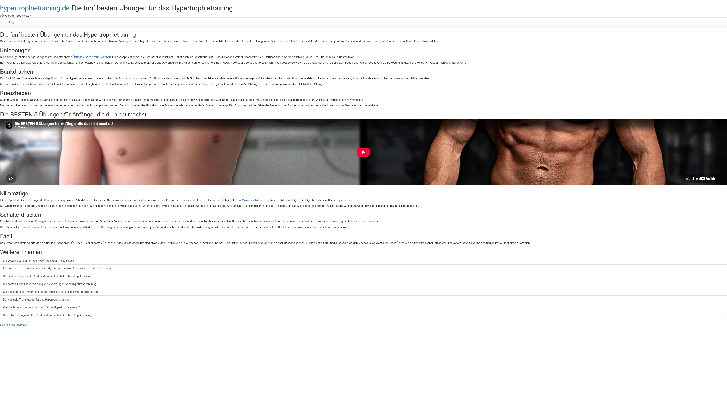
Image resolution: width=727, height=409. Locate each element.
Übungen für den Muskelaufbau (92, 57)
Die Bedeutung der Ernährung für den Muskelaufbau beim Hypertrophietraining (50, 291)
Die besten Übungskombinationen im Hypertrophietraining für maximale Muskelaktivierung (57, 268)
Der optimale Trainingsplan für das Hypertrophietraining (36, 299)
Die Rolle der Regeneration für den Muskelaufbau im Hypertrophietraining (47, 315)
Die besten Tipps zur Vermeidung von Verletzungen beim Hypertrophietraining (49, 284)
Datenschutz (7, 324)
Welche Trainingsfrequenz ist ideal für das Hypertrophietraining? (41, 307)
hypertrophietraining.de (35, 7)
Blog (11, 22)
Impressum (22, 324)
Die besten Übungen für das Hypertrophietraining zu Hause (38, 260)
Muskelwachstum (32, 84)
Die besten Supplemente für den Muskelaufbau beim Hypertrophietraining (47, 276)
